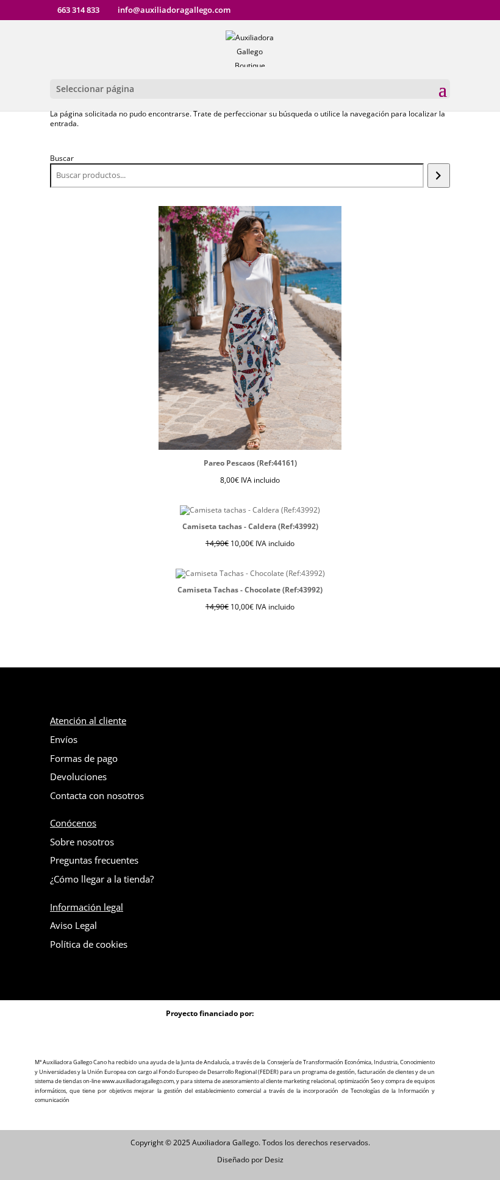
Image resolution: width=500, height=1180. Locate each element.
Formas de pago (84, 758)
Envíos (63, 739)
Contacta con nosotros (97, 795)
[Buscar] (438, 175)
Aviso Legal (73, 925)
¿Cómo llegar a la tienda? (102, 879)
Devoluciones (78, 776)
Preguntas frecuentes (94, 860)
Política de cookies (88, 944)
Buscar (62, 158)
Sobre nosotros (82, 842)
